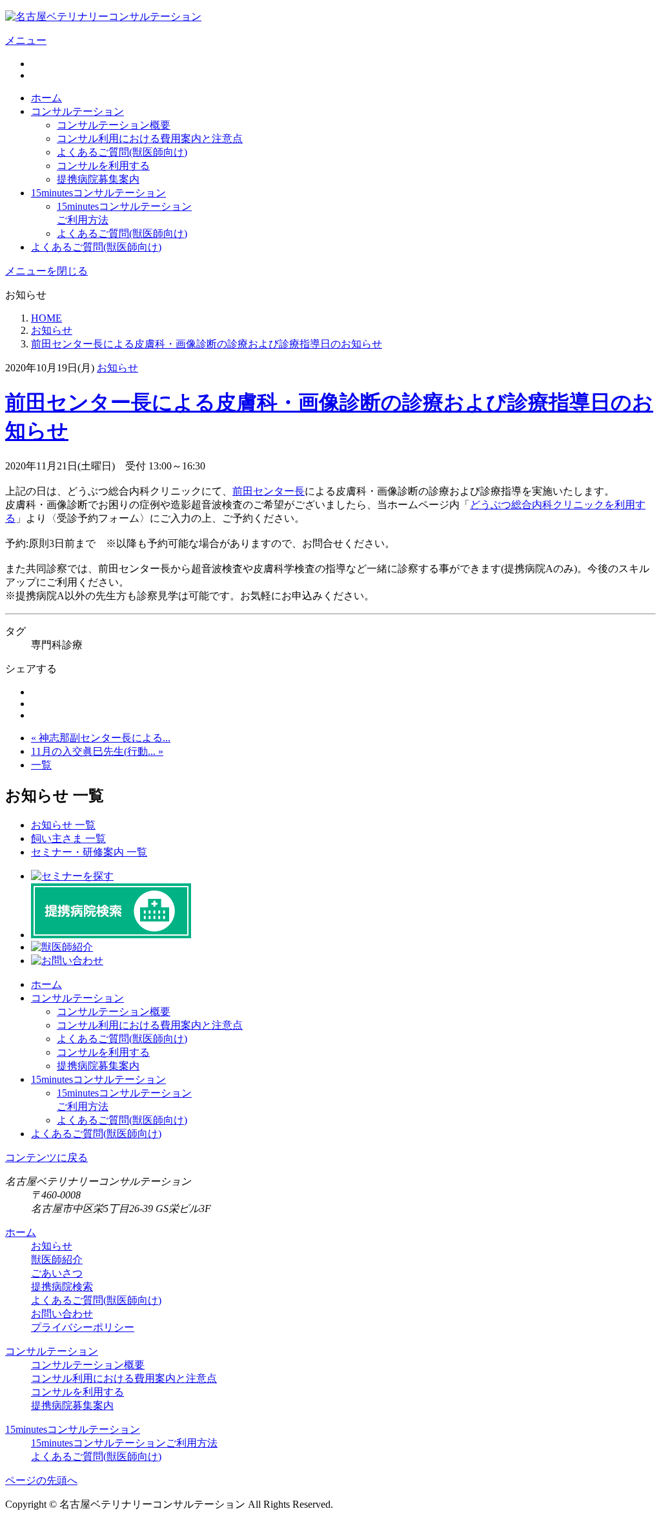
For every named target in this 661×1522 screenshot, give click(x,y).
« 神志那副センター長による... (100, 737)
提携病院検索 (62, 1286)
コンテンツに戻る (46, 1157)
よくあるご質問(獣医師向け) (122, 152)
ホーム (46, 97)
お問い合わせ (62, 1313)
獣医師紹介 (57, 1259)
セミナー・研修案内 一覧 (89, 852)
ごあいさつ (57, 1273)
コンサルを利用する (103, 165)
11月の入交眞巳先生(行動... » (97, 751)
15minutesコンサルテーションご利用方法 (124, 1442)
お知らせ (117, 367)
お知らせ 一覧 (63, 824)
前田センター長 (268, 491)
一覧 (41, 764)
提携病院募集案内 (98, 179)
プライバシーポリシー (82, 1327)
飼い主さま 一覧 (68, 838)
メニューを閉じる (46, 270)
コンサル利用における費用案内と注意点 (150, 138)
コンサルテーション (77, 111)
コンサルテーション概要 (113, 124)
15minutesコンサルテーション (98, 192)
